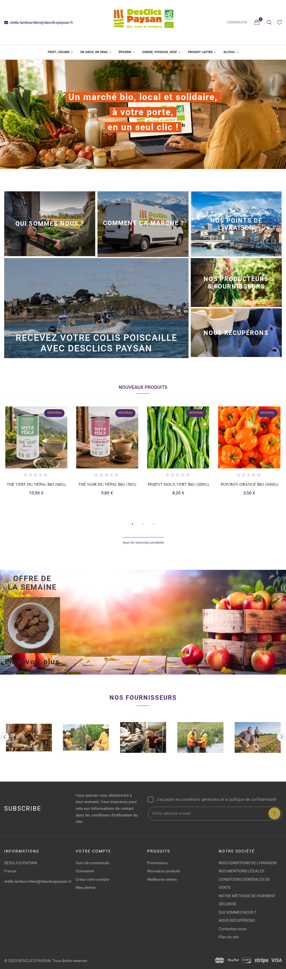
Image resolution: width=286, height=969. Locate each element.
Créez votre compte (92, 879)
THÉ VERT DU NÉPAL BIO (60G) (36, 484)
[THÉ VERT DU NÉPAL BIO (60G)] (36, 437)
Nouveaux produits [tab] (143, 387)
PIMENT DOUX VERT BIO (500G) (178, 484)
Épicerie (125, 52)
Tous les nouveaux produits (143, 542)
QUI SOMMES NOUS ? (237, 912)
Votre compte (93, 851)
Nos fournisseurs (143, 697)
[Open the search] (269, 22)
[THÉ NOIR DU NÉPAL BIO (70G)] (107, 437)
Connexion (237, 22)
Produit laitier (200, 52)
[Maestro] (219, 960)
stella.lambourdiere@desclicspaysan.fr (41, 22)
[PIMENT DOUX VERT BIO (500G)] (178, 437)
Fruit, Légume (59, 52)
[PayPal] (233, 960)
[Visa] (276, 960)
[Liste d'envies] (279, 22)
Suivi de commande (92, 863)
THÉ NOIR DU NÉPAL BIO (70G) (107, 484)
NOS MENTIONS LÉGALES (241, 871)
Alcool (229, 52)
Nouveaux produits (163, 871)
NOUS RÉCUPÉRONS (237, 920)
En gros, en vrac (94, 52)
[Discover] (246, 960)
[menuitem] (60, 52)
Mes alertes (86, 887)
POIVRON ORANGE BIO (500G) (249, 484)
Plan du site (229, 937)
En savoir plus (32, 661)
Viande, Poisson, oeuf (160, 52)
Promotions (157, 863)
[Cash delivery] (261, 960)
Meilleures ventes (162, 879)
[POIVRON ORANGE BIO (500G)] (249, 437)
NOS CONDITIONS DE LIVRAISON (248, 863)
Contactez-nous (232, 929)
